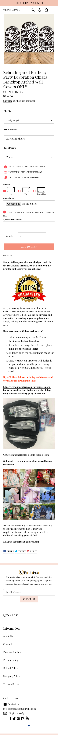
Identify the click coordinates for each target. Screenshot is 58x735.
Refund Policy (10, 668)
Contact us (13, 704)
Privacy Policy (10, 660)
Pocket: (6, 184)
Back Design (10, 147)
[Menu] (53, 9)
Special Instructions (12, 219)
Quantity (9, 236)
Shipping (7, 100)
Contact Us (9, 644)
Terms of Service (12, 684)
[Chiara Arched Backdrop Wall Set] (29, 448)
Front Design (10, 129)
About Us (8, 636)
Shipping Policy (11, 676)
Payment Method (12, 652)
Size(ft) (7, 111)
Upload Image (9, 198)
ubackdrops (11, 9)
